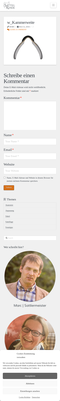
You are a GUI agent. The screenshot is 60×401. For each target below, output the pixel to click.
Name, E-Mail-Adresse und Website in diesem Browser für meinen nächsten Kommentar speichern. (30, 179)
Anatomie (9, 205)
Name (9, 135)
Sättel (7, 216)
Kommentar (13, 98)
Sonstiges (9, 227)
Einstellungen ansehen (30, 391)
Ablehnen (30, 383)
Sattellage (9, 222)
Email (9, 150)
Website (9, 164)
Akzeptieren (30, 376)
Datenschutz (36, 397)
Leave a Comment (18, 30)
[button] (53, 5)
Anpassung (9, 211)
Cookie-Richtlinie (24, 397)
